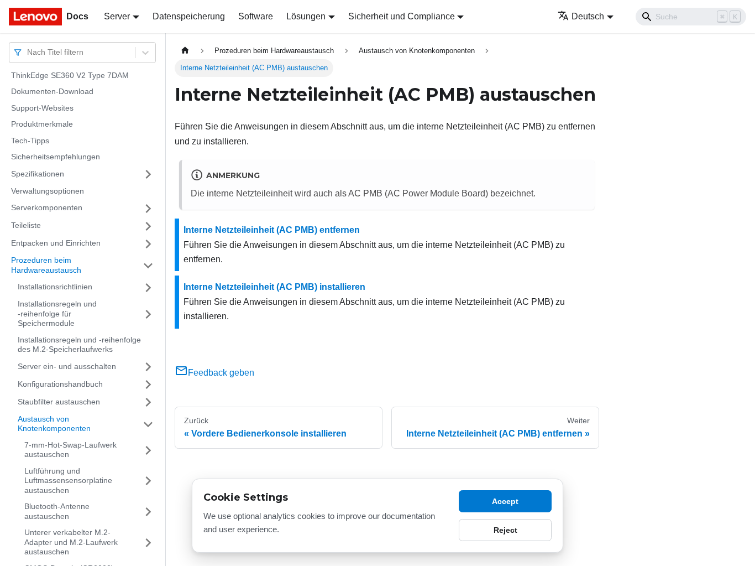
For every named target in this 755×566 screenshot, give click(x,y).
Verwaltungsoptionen (47, 190)
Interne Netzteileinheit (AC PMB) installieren (274, 287)
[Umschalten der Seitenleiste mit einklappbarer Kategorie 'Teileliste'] (148, 226)
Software (255, 16)
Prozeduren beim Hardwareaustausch (46, 265)
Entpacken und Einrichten (56, 243)
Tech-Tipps (30, 140)
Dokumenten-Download (52, 91)
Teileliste (26, 225)
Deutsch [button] (588, 16)
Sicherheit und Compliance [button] (401, 16)
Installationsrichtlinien (55, 287)
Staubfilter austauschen (59, 401)
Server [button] (117, 16)
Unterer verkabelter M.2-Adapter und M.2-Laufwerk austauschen (71, 542)
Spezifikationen (37, 173)
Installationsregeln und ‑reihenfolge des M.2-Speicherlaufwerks (79, 344)
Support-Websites (42, 107)
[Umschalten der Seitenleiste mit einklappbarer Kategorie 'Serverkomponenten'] (148, 208)
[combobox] (28, 52)
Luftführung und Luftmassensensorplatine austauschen (68, 480)
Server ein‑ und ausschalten (67, 366)
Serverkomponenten (46, 208)
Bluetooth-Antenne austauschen (57, 511)
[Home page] (185, 50)
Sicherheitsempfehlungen (55, 157)
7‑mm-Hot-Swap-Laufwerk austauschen (70, 449)
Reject (505, 530)
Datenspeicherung (189, 16)
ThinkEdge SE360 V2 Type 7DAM (70, 75)
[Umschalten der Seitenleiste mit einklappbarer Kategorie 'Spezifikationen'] (148, 174)
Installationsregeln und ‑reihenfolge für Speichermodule (57, 314)
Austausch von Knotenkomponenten (54, 423)
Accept (505, 501)
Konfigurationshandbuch (60, 384)
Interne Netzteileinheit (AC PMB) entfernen (271, 230)
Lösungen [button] (306, 16)
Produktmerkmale (42, 124)
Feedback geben (221, 372)
